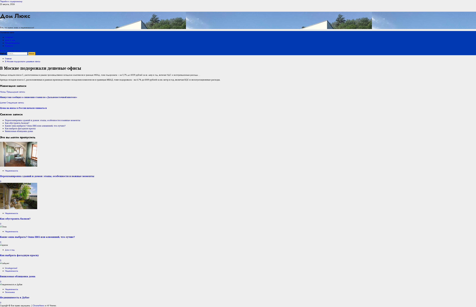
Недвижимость (12, 43)
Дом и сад (10, 40)
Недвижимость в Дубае (14, 297)
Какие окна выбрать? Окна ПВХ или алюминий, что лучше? (35, 125)
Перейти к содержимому (11, 1)
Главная (9, 37)
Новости (9, 45)
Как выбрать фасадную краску (20, 128)
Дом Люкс (15, 16)
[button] (7, 32)
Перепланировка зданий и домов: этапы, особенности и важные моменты (42, 120)
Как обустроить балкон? (17, 123)
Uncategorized (11, 268)
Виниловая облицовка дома (19, 131)
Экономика (10, 292)
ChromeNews (38, 305)
